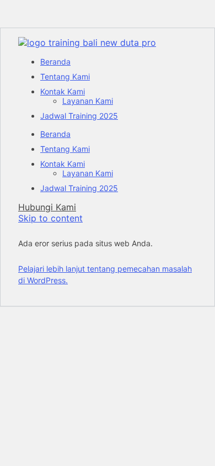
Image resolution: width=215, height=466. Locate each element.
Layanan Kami (87, 100)
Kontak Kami (62, 91)
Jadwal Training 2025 (79, 115)
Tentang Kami (65, 76)
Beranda (55, 61)
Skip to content (50, 218)
